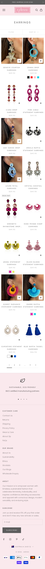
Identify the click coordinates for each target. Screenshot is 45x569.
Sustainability (8, 457)
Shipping (6, 424)
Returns (5, 420)
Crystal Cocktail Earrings (33, 187)
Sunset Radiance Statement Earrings (12, 305)
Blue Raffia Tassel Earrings (33, 347)
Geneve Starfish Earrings (11, 68)
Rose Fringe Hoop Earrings (33, 225)
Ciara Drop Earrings (11, 111)
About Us (6, 453)
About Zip (6, 436)
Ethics (5, 461)
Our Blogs (6, 469)
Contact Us (7, 415)
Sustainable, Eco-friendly (22, 387)
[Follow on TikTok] (23, 539)
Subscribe (11, 530)
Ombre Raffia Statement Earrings (33, 305)
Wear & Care (8, 432)
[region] (22, 386)
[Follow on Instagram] (10, 539)
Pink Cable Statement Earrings (33, 111)
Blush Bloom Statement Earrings (33, 263)
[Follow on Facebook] (3, 539)
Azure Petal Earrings (12, 187)
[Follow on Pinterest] (17, 539)
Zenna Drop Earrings (33, 68)
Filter (11, 32)
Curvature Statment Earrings (11, 347)
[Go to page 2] (35, 365)
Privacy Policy (8, 428)
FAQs (4, 440)
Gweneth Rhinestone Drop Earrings (11, 225)
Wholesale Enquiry (10, 473)
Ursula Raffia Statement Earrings (33, 149)
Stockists (6, 465)
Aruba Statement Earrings (11, 263)
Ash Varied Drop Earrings (11, 149)
